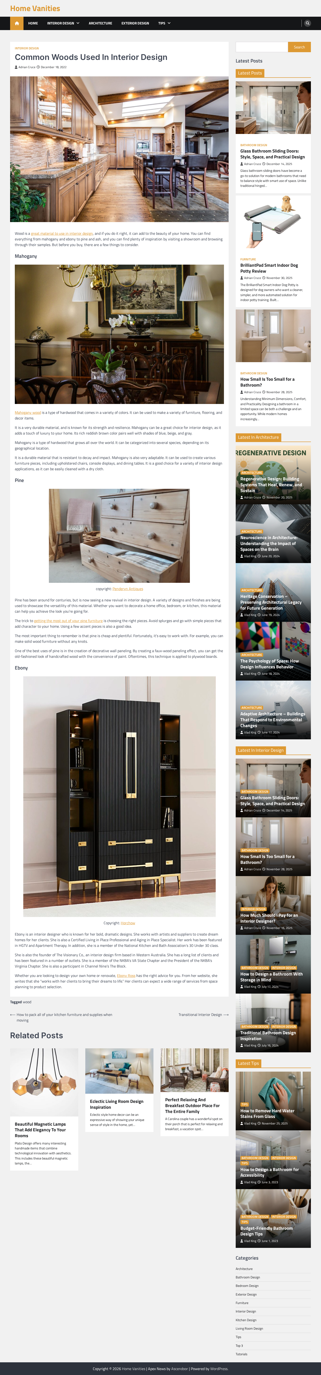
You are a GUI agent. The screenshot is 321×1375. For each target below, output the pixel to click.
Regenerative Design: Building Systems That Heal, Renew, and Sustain (271, 484)
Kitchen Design (246, 1320)
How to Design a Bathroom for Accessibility (269, 1172)
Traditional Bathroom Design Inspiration (268, 1036)
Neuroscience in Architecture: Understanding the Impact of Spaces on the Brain (269, 543)
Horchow (128, 923)
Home (33, 23)
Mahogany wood (28, 412)
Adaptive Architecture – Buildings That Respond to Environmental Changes (272, 719)
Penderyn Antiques (128, 589)
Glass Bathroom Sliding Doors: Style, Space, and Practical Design (272, 154)
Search (299, 47)
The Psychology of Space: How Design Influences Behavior (269, 664)
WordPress (218, 1368)
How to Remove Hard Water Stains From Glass (267, 1114)
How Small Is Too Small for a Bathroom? (267, 382)
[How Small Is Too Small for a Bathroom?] (273, 335)
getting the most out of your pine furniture (68, 620)
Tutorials (241, 1354)
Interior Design (60, 23)
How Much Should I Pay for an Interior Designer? (269, 918)
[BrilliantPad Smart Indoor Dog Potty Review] (273, 222)
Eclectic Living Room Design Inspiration (117, 1104)
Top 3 (239, 1345)
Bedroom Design (247, 1285)
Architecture (100, 23)
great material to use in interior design (62, 233)
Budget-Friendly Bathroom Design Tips (266, 1231)
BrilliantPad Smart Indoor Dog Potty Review (269, 268)
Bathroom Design (253, 145)
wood (27, 1002)
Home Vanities (35, 8)
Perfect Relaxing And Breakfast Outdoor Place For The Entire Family (192, 1105)
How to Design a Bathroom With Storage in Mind (271, 977)
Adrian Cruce (27, 67)
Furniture (248, 259)
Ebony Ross (126, 975)
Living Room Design (249, 1328)
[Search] (307, 23)
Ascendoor (179, 1368)
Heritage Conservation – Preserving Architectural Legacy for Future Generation (271, 602)
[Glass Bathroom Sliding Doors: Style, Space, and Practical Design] (273, 107)
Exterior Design (135, 23)
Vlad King (250, 556)
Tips (161, 23)
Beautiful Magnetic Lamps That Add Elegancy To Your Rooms (40, 1130)
